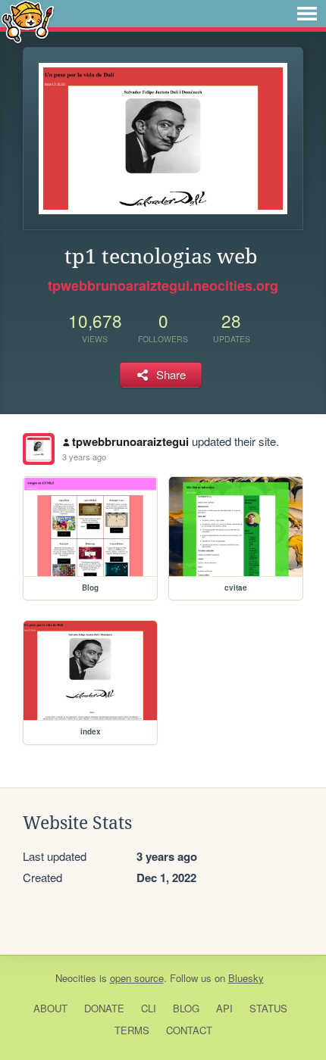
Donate (104, 1008)
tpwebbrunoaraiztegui (130, 441)
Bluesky (246, 978)
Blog (186, 1008)
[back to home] (27, 21)
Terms (131, 1030)
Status (268, 1008)
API (224, 1008)
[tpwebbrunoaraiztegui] (39, 449)
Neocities (75, 978)
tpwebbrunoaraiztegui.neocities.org (163, 285)
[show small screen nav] (307, 13)
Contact (189, 1030)
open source (137, 978)
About (50, 1008)
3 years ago (84, 456)
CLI (148, 1008)
